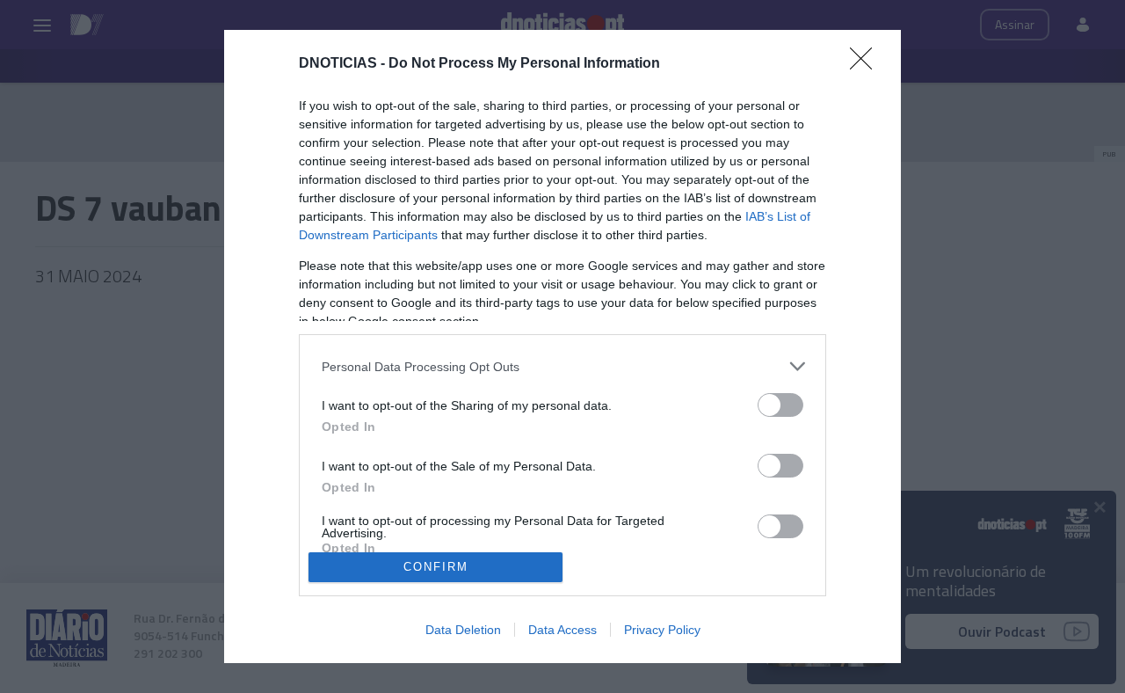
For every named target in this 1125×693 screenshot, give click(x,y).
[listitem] (562, 366)
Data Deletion (463, 630)
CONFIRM (435, 566)
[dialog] (562, 346)
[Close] (866, 64)
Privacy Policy (662, 630)
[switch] (780, 405)
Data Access (562, 630)
